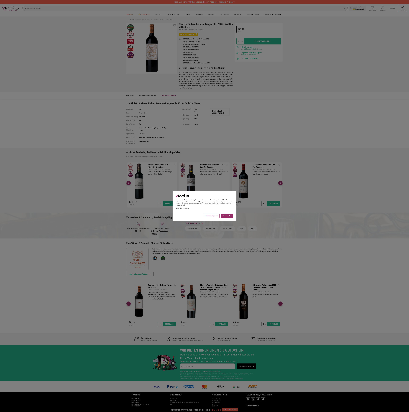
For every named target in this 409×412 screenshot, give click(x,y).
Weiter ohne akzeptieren (182, 208)
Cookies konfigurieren (211, 216)
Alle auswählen (227, 216)
